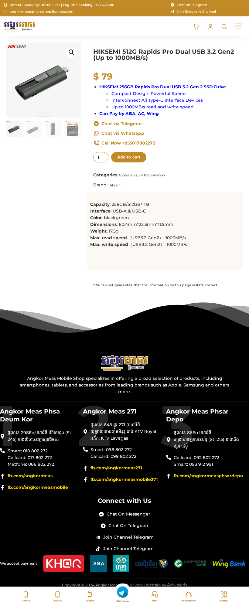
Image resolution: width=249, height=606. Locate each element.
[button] (238, 26)
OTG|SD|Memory (152, 175)
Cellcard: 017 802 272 (30, 457)
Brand (224, 600)
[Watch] (90, 594)
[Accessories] (189, 594)
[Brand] (224, 594)
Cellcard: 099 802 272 (113, 456)
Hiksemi (115, 185)
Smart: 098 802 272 (111, 449)
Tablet (58, 600)
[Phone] (26, 594)
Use (154, 600)
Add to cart (128, 157)
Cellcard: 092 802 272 (196, 457)
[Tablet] (58, 594)
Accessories (188, 600)
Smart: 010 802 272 (28, 451)
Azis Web (177, 584)
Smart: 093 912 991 (193, 464)
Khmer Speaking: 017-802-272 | (36, 5)
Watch (90, 600)
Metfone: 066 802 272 (31, 464)
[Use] (155, 594)
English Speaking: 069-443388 (88, 5)
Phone (26, 600)
